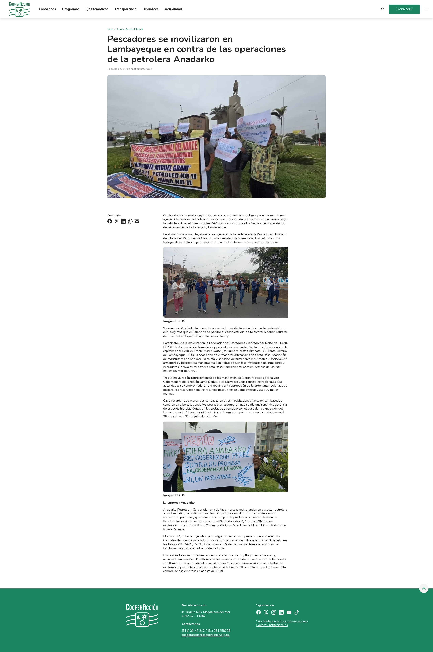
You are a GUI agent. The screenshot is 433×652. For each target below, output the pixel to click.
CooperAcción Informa (130, 29)
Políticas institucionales (272, 625)
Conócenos (47, 9)
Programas (70, 9)
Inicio (110, 29)
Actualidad (173, 9)
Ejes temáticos (97, 9)
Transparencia (125, 9)
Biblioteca (151, 9)
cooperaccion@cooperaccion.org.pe (206, 635)
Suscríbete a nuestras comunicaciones (282, 621)
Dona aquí (404, 9)
